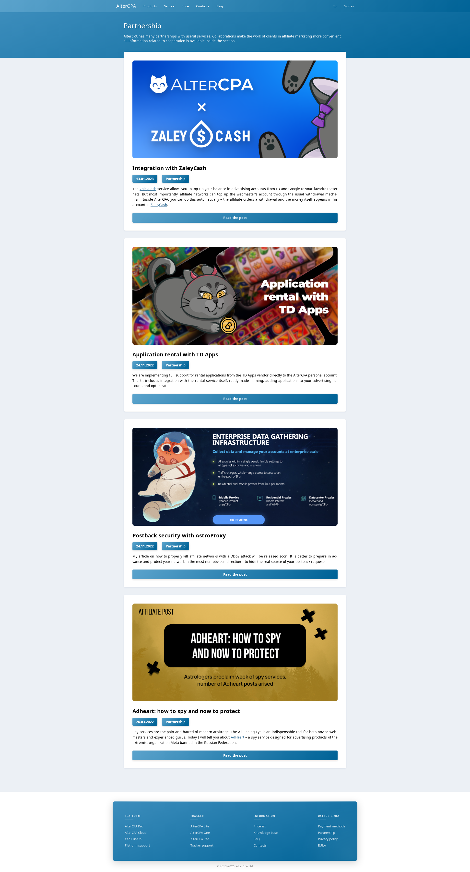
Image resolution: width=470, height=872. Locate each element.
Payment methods (331, 826)
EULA (322, 845)
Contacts (202, 6)
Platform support (137, 845)
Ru (335, 6)
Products (150, 6)
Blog (219, 6)
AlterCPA (126, 6)
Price (185, 6)
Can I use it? (133, 839)
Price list (260, 826)
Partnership (176, 178)
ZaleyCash (148, 188)
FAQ (257, 839)
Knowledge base (266, 832)
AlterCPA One (200, 832)
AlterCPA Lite (199, 826)
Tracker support (201, 845)
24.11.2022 (145, 365)
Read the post (235, 217)
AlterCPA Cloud (136, 832)
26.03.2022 (145, 721)
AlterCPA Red (199, 839)
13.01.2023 (145, 178)
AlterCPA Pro (134, 826)
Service (169, 6)
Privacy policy (328, 839)
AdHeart (237, 737)
